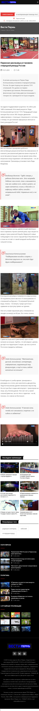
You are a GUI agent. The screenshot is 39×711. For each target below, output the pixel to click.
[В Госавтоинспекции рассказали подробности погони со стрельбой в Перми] (10, 486)
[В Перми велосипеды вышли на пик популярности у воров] (15, 628)
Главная (3, 30)
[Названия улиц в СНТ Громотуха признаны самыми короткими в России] (29, 505)
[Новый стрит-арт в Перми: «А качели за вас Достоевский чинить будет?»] (5, 628)
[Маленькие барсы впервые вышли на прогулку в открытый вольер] (25, 614)
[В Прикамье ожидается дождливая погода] (5, 614)
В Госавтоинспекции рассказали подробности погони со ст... (8, 495)
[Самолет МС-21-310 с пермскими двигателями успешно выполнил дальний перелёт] (15, 621)
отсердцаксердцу (8, 533)
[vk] (20, 653)
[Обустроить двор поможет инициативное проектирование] (5, 568)
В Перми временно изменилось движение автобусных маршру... (29, 495)
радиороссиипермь (9, 529)
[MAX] (24, 653)
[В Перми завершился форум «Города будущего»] (10, 467)
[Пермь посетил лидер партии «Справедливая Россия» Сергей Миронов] (5, 591)
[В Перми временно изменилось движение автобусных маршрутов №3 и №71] (29, 486)
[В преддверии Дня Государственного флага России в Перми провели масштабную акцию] (29, 467)
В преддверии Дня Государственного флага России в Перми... (27, 476)
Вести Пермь (10, 30)
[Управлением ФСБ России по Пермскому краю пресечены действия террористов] (5, 554)
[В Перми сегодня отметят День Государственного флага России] (10, 505)
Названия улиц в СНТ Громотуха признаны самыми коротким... (28, 513)
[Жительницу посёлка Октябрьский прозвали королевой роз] (25, 621)
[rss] (15, 653)
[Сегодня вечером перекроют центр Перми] (5, 621)
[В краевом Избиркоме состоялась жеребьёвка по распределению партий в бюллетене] (5, 598)
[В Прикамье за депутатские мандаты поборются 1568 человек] (5, 584)
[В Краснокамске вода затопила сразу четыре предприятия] (5, 561)
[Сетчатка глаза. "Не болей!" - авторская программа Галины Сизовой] (15, 614)
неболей (24, 529)
